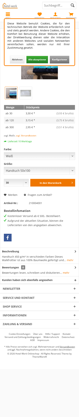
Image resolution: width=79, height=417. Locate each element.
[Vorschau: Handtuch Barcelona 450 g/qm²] (25, 93)
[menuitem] (71, 15)
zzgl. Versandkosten (26, 135)
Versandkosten (67, 346)
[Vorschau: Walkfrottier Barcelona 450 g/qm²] (11, 93)
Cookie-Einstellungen (19, 334)
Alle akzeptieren (37, 59)
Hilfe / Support (52, 334)
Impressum (43, 340)
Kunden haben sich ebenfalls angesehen (27, 280)
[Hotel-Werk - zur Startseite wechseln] (20, 5)
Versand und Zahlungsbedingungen (23, 337)
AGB (32, 340)
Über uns (37, 334)
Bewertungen (10, 267)
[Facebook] (8, 237)
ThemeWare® (39, 356)
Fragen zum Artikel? (39, 195)
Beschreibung (10, 251)
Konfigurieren (59, 59)
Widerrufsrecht (51, 337)
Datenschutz (68, 337)
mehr (69, 260)
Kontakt (66, 334)
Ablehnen (17, 59)
